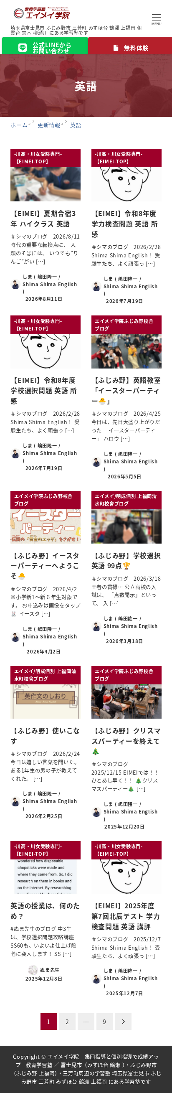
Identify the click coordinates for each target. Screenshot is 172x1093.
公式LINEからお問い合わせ (52, 48)
